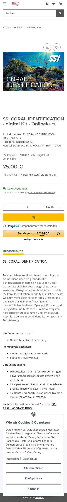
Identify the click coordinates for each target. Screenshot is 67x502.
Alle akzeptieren (33, 467)
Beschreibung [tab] (13, 251)
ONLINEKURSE (24, 141)
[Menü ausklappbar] (4, 2)
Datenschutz (30, 458)
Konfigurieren (33, 478)
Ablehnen (33, 488)
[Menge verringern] (7, 206)
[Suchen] (60, 13)
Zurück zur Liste (13, 27)
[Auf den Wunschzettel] (57, 47)
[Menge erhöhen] (60, 206)
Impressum (12, 458)
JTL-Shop (39, 497)
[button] (47, 4)
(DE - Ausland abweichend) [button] (41, 192)
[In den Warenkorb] (6, 39)
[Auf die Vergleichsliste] (47, 47)
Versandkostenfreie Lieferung (38, 174)
